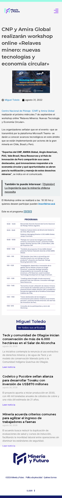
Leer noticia (8, 367)
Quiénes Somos (50, 477)
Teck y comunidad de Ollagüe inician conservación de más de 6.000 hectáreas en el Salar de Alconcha (30, 339)
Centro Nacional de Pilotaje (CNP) (20, 111)
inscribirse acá (46, 204)
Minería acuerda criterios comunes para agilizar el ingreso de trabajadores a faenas (29, 418)
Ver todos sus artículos (31, 327)
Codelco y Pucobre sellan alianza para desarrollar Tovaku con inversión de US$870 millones (27, 380)
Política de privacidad (33, 477)
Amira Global (47, 111)
